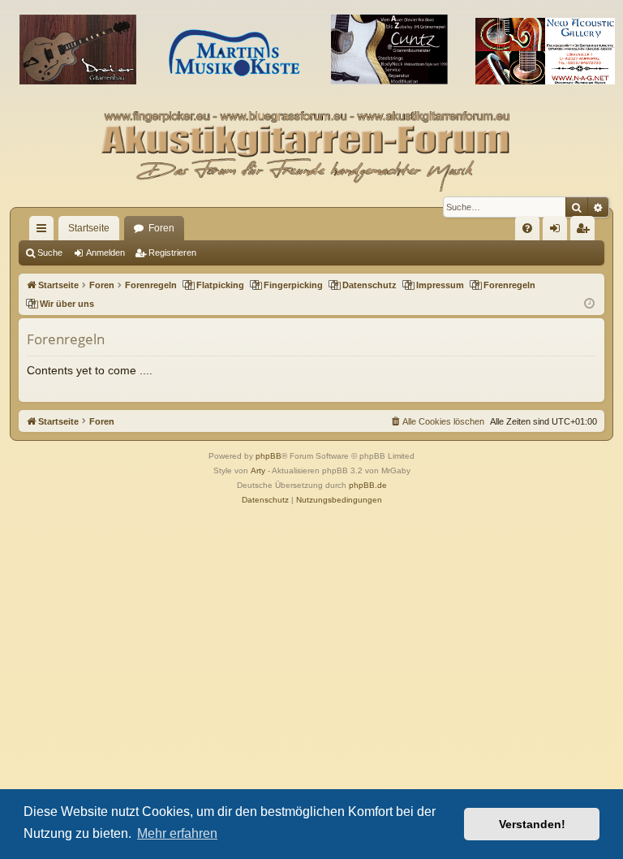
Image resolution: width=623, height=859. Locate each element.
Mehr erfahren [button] (177, 833)
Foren (161, 228)
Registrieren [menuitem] (586, 231)
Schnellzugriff (45, 231)
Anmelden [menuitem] (558, 231)
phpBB (268, 455)
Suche (49, 252)
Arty (258, 470)
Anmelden (105, 252)
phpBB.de (368, 485)
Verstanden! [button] (532, 824)
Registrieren (172, 252)
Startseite (89, 228)
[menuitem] (527, 228)
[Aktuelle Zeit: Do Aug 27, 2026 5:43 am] (589, 304)
